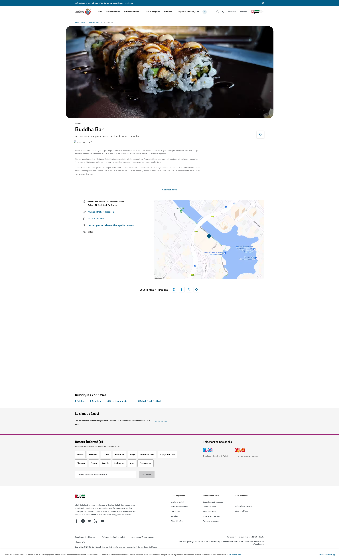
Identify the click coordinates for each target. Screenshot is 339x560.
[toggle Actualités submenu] (173, 11)
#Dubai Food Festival (149, 401)
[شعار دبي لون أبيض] (80, 496)
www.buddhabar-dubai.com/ (102, 212)
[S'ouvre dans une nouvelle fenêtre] (181, 289)
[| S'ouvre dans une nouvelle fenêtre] (83, 521)
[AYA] (241, 332)
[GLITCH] (145, 332)
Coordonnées (169, 190)
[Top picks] (223, 11)
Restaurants (94, 22)
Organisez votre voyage (187, 11)
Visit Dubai (80, 22)
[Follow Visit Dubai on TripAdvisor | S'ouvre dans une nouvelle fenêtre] (89, 521)
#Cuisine (80, 401)
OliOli (177, 357)
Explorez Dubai (111, 11)
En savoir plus (161, 421)
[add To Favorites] (260, 134)
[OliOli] (193, 332)
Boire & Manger (151, 11)
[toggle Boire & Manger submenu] (159, 11)
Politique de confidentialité (226, 541)
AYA (224, 357)
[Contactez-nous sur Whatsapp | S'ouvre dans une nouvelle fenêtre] (174, 289)
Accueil (99, 11)
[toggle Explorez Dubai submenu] (119, 11)
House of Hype (86, 357)
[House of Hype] (97, 332)
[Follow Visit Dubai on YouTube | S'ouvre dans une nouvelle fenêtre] (102, 521)
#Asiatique (96, 401)
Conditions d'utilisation (254, 541)
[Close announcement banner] (263, 3)
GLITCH (130, 357)
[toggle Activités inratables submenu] (140, 11)
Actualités (168, 11)
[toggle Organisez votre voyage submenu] (198, 11)
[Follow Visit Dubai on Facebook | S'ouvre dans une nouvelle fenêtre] (76, 521)
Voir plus (83, 381)
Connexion (243, 11)
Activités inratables (131, 11)
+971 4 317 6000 (96, 218)
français (231, 11)
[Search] (217, 11)
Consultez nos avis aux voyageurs (118, 3)
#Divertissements (117, 401)
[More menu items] (204, 12)
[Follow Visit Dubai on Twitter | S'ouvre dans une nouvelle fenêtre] (95, 521)
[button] (327, 555)
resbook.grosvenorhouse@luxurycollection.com (111, 225)
